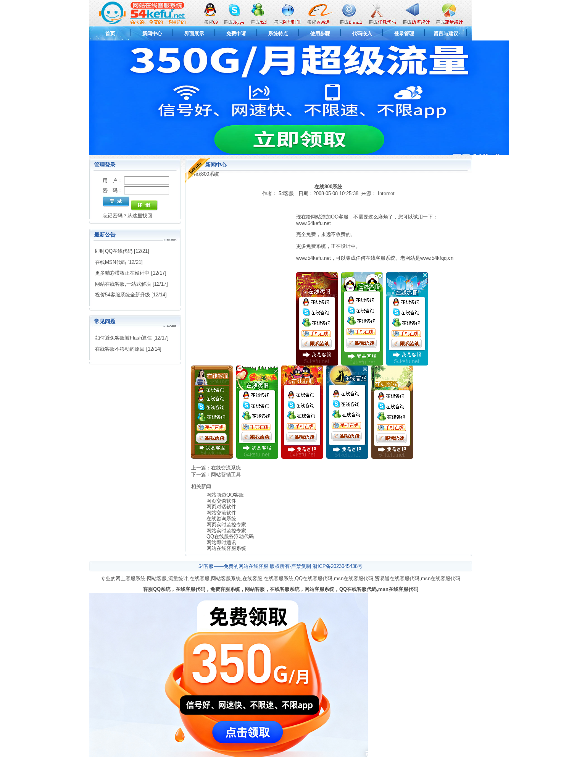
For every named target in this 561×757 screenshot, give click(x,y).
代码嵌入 (362, 33)
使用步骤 (320, 33)
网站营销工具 (226, 474)
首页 (110, 33)
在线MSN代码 (110, 262)
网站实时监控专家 (226, 531)
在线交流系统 (226, 468)
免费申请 (236, 33)
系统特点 (278, 33)
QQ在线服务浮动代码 (230, 536)
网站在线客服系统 (226, 548)
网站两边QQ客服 (225, 495)
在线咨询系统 (221, 518)
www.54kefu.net (313, 223)
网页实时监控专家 (226, 524)
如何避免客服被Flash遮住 (123, 338)
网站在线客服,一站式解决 (123, 284)
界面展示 (194, 33)
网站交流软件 (221, 513)
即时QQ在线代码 (113, 251)
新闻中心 (152, 33)
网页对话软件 (221, 507)
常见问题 (105, 321)
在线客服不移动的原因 (120, 349)
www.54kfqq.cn (436, 258)
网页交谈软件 (221, 501)
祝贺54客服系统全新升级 (122, 295)
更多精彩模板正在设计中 (122, 273)
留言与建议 (446, 33)
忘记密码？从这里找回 (127, 215)
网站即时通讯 (221, 542)
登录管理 (404, 33)
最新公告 (105, 234)
